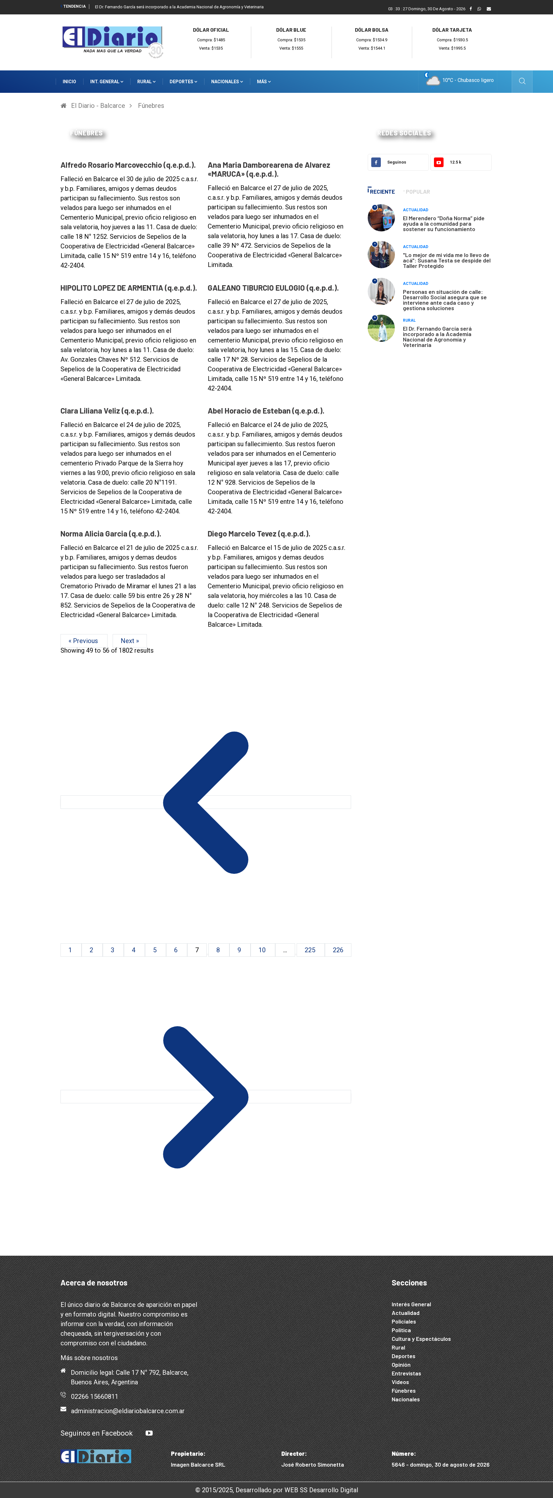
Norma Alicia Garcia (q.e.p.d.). (110, 533)
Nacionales (225, 81)
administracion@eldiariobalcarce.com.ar (128, 1411)
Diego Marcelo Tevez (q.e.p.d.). (259, 533)
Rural (145, 81)
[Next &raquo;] (205, 1096)
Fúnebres (151, 105)
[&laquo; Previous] (205, 802)
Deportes (182, 81)
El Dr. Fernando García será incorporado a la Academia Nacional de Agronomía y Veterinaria (437, 336)
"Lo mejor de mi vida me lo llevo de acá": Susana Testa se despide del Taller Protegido (447, 260)
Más (262, 81)
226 (338, 950)
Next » (130, 641)
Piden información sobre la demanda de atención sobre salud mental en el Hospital (172, 6)
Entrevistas (406, 1373)
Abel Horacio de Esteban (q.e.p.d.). (266, 410)
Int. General (105, 81)
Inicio (69, 81)
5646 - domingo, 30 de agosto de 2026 (441, 1464)
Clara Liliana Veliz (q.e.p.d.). (107, 410)
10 (263, 950)
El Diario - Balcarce (98, 105)
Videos (400, 1381)
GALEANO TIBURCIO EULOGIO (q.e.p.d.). (273, 287)
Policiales (404, 1321)
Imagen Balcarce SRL (198, 1464)
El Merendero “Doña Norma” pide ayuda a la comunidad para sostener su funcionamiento (444, 223)
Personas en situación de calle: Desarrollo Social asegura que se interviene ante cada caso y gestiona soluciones (445, 299)
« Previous (84, 641)
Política (401, 1329)
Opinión (401, 1364)
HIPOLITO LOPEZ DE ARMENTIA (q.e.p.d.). (128, 287)
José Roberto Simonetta (312, 1464)
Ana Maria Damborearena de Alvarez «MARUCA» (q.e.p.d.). (269, 169)
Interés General (411, 1304)
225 (311, 950)
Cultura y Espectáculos (421, 1338)
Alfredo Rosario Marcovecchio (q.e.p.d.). (128, 164)
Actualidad (415, 210)
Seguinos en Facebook (96, 1433)
